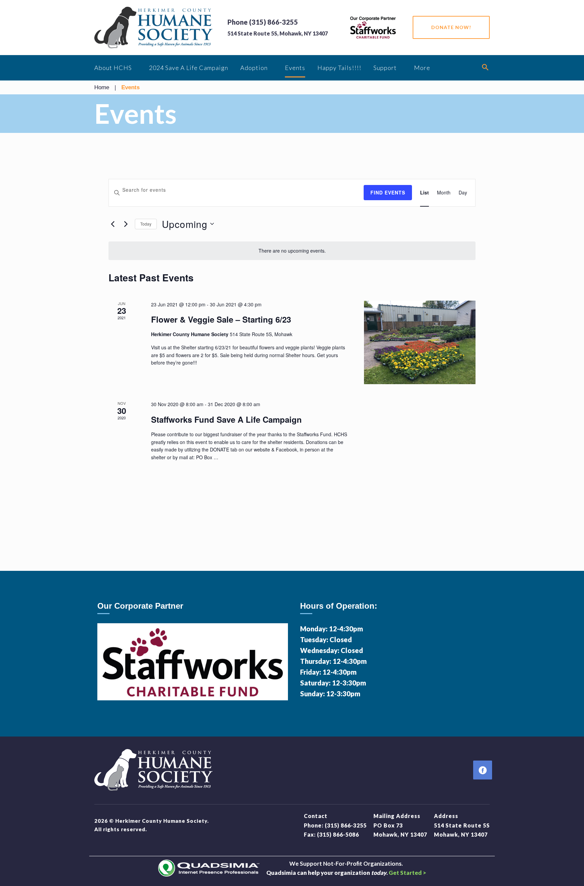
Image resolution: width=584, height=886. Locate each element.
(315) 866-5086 (338, 834)
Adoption (254, 67)
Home (101, 87)
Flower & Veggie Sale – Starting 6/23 (221, 319)
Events (295, 67)
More (422, 67)
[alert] (292, 250)
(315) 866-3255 (346, 825)
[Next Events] (126, 224)
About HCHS (113, 67)
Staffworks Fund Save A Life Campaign (226, 419)
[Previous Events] (112, 224)
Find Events (387, 192)
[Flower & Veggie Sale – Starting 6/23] (420, 342)
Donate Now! (451, 27)
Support (385, 67)
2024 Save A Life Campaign (188, 67)
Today (145, 224)
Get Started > (407, 872)
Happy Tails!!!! (339, 67)
